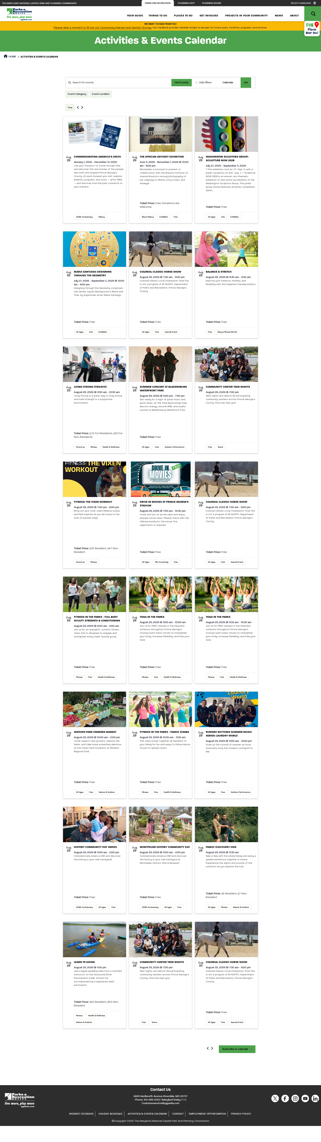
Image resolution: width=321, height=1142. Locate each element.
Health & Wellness (110, 447)
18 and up (80, 447)
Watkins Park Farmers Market (95, 732)
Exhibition (163, 217)
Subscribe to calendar (235, 1049)
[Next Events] (82, 107)
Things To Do (158, 15)
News (279, 15)
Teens (220, 447)
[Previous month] (208, 1048)
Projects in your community (246, 15)
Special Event (171, 332)
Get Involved (209, 15)
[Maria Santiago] (94, 249)
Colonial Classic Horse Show (160, 272)
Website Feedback (81, 1114)
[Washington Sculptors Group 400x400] (226, 134)
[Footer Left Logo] (19, 1099)
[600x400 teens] (226, 364)
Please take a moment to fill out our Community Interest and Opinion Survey (102, 27)
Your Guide (135, 15)
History (101, 217)
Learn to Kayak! (84, 962)
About (294, 15)
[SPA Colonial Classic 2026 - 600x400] (160, 249)
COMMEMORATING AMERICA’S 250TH (97, 157)
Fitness (93, 447)
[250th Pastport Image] (94, 134)
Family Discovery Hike (221, 847)
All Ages (211, 217)
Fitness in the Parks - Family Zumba (164, 732)
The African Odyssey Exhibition (162, 157)
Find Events (181, 82)
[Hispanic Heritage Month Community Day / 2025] (226, 824)
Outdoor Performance (174, 447)
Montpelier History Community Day (165, 847)
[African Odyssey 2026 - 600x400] (160, 134)
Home (12, 56)
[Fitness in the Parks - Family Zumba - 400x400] (160, 709)
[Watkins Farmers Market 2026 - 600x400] (94, 709)
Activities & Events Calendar (147, 1114)
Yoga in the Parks (152, 617)
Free (176, 217)
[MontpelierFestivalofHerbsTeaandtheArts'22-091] (160, 824)
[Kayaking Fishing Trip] (94, 939)
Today (70, 107)
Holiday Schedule (111, 1114)
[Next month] (212, 1048)
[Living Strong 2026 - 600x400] (94, 364)
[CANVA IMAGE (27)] (226, 709)
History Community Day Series (95, 847)
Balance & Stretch (219, 272)
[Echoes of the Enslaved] (94, 824)
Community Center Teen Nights (228, 387)
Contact (178, 1114)
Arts (223, 217)
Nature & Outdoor (107, 792)
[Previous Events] (78, 107)
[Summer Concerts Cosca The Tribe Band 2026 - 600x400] (160, 364)
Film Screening (161, 562)
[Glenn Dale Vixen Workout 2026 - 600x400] (94, 479)
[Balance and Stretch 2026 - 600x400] (226, 249)
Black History (148, 217)
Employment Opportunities (207, 1114)
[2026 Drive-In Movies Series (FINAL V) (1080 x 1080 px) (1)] (160, 479)
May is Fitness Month (227, 332)
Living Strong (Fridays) (90, 387)
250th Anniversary (84, 217)
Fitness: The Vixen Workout (93, 502)
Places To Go (183, 15)
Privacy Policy (241, 1114)
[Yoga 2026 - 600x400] (160, 594)
